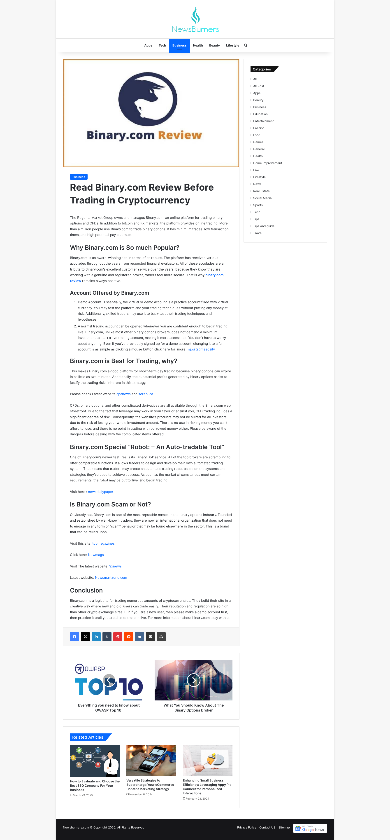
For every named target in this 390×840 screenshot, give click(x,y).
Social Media (262, 198)
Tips (256, 219)
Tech (162, 45)
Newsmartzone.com (111, 577)
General (259, 149)
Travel (257, 233)
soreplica (145, 394)
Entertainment (263, 121)
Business (179, 45)
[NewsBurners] (194, 19)
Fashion (259, 128)
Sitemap (284, 827)
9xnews (115, 566)
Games (258, 142)
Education (260, 114)
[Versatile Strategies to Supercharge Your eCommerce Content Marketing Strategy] (151, 760)
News (257, 184)
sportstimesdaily (201, 349)
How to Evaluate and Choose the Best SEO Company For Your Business (95, 785)
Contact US (267, 827)
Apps (148, 45)
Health (198, 45)
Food (256, 135)
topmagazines (103, 543)
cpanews (123, 394)
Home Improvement (267, 163)
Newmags (95, 555)
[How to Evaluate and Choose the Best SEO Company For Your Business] (95, 761)
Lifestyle (232, 45)
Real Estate (261, 191)
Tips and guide (263, 226)
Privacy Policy (246, 827)
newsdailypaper (100, 492)
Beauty (214, 45)
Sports (258, 205)
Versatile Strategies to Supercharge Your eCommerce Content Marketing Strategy (150, 784)
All (255, 79)
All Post (258, 86)
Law (256, 170)
